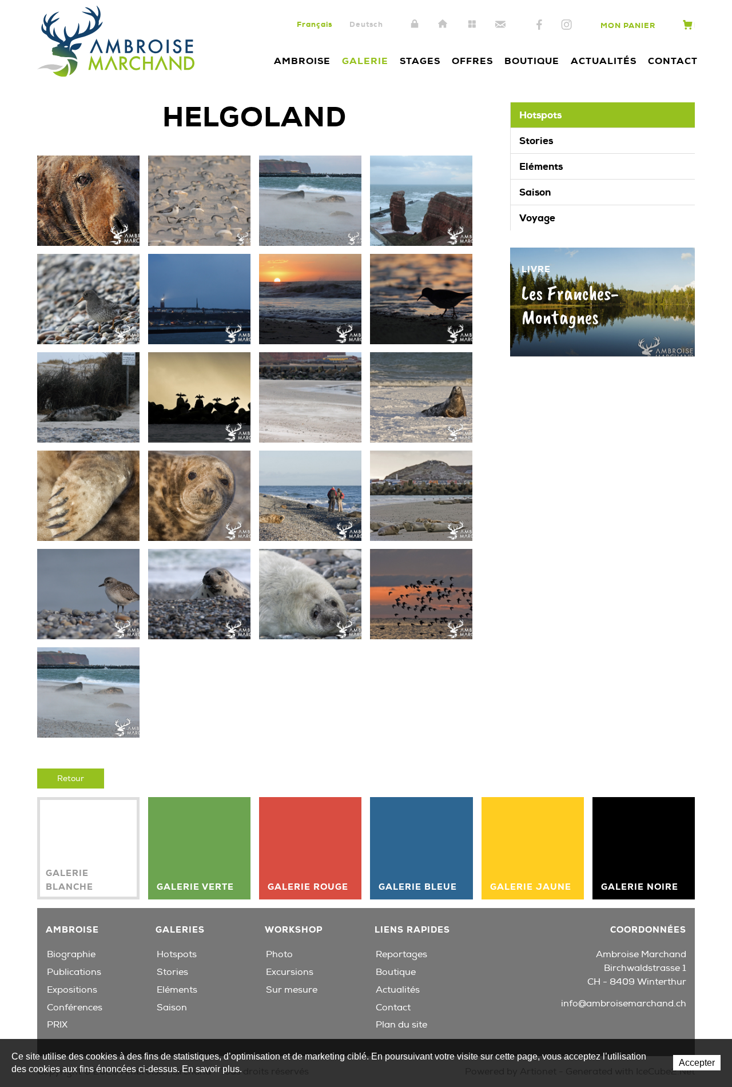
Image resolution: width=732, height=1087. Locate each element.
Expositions (72, 990)
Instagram (566, 25)
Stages (420, 61)
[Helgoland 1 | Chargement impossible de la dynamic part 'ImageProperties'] (421, 200)
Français (314, 24)
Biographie (71, 954)
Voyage (537, 218)
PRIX (57, 1024)
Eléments (541, 166)
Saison (535, 192)
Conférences (74, 1007)
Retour (70, 778)
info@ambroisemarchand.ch (623, 1003)
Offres (472, 61)
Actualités (603, 61)
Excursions (289, 972)
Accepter (697, 1063)
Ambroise (302, 61)
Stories (536, 140)
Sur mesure (291, 990)
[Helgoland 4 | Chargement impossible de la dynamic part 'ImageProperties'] (310, 298)
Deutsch (366, 24)
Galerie (365, 61)
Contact (500, 24)
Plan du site (472, 24)
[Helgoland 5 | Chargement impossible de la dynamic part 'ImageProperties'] (421, 298)
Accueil (443, 24)
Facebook (539, 25)
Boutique (531, 61)
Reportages (401, 954)
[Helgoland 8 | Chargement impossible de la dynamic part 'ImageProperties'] (310, 397)
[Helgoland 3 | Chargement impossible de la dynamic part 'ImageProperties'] (199, 298)
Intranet (414, 24)
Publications (74, 972)
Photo (279, 954)
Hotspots (540, 115)
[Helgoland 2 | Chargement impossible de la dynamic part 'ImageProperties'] (88, 298)
